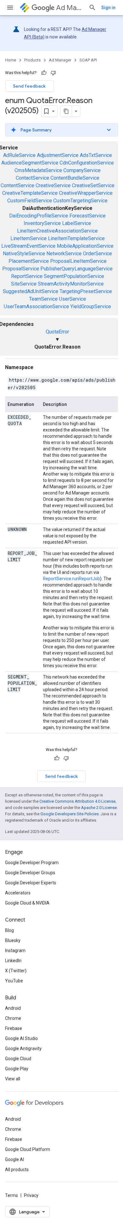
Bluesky (12, 940)
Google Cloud (18, 1058)
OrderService (97, 254)
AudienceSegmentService (29, 163)
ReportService (27, 276)
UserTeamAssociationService (36, 306)
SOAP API (88, 60)
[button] (61, 130)
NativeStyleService (24, 254)
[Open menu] (10, 7)
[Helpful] (44, 73)
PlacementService (29, 261)
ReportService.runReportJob (71, 578)
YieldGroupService (90, 306)
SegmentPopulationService (74, 276)
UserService (72, 299)
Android (13, 1008)
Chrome (13, 1018)
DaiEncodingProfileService (38, 216)
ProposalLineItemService (78, 261)
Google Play (16, 1068)
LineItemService (28, 238)
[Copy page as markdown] (66, 111)
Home (10, 60)
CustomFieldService (29, 201)
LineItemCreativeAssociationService (57, 231)
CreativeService (53, 185)
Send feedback (29, 86)
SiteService (24, 284)
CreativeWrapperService (86, 193)
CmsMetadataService (38, 170)
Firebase (13, 1028)
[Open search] (92, 7)
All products (17, 1169)
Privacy (31, 1195)
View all (12, 1078)
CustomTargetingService (80, 201)
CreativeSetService (93, 185)
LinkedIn (13, 960)
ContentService (17, 185)
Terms (11, 1195)
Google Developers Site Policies (69, 814)
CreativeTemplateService (30, 193)
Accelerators (18, 892)
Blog (9, 930)
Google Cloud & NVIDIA (27, 902)
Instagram (15, 950)
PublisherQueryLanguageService (76, 269)
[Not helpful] (53, 73)
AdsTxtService (96, 155)
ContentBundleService (74, 178)
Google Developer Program (32, 862)
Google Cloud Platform (27, 1149)
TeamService (43, 299)
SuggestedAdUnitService (30, 291)
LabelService (76, 223)
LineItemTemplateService (76, 238)
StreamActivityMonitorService (71, 284)
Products (32, 60)
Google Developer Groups (30, 872)
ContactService (32, 178)
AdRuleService (19, 155)
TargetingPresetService (86, 291)
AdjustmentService (58, 155)
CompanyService (82, 170)
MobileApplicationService (85, 246)
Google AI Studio (21, 1038)
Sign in (108, 7)
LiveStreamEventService (28, 246)
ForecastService (87, 216)
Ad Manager (70, 7)
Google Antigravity (23, 1048)
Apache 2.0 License (99, 807)
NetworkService (64, 254)
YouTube (14, 980)
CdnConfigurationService (87, 163)
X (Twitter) (15, 970)
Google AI (14, 1159)
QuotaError (57, 332)
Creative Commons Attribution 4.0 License (77, 801)
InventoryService (42, 223)
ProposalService (20, 269)
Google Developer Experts (30, 882)
